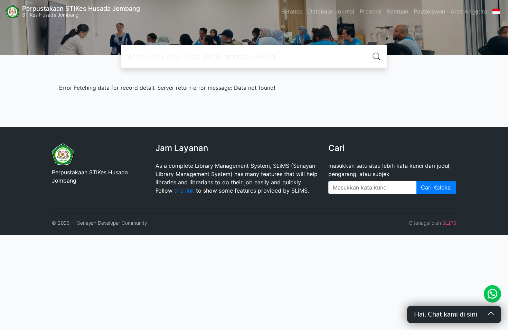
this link (184, 190)
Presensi (371, 11)
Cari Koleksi (436, 187)
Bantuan (397, 11)
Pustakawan (429, 11)
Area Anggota (469, 11)
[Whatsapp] (492, 293)
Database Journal (331, 11)
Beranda (292, 11)
